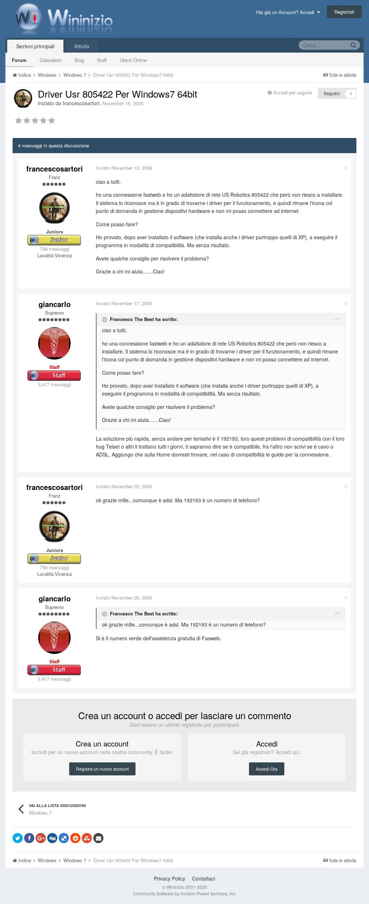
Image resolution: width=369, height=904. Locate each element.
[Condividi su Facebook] (29, 838)
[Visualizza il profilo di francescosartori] (23, 98)
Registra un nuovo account (102, 769)
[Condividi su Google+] (41, 838)
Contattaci (203, 878)
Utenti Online (133, 60)
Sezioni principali (35, 46)
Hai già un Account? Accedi (286, 12)
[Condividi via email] (98, 838)
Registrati (344, 11)
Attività (81, 46)
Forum (19, 60)
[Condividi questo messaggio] (345, 167)
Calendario (51, 60)
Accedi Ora (266, 769)
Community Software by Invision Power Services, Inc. (184, 893)
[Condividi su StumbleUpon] (87, 838)
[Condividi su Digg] (52, 838)
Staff (102, 60)
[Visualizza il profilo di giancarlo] (54, 343)
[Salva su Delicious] (64, 838)
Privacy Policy (169, 878)
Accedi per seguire (293, 92)
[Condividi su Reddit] (75, 838)
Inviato (124, 167)
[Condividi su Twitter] (18, 838)
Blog (79, 60)
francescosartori (81, 103)
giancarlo (55, 304)
